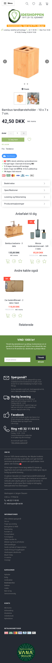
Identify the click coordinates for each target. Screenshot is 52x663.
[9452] (8, 261)
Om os (6, 521)
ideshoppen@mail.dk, (37, 389)
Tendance (10, 149)
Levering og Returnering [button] (15, 197)
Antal (4, 133)
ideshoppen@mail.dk (15, 504)
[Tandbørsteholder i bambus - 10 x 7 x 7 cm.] (26, 61)
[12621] (8, 315)
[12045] (32, 261)
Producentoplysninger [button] (14, 204)
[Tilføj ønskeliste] (29, 139)
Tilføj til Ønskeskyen (11, 156)
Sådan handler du (10, 539)
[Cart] (47, 3)
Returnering (8, 529)
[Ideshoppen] (26, 15)
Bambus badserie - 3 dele (14, 244)
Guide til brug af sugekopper (14, 550)
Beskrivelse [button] (9, 183)
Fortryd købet (9, 534)
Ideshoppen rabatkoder (12, 552)
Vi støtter (7, 557)
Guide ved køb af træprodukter (15, 547)
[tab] (26, 183)
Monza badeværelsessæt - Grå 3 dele (38, 246)
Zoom (26, 89)
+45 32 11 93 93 (13, 500)
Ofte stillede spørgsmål (19, 443)
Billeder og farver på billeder (14, 542)
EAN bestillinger (10, 545)
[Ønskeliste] (34, 3)
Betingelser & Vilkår (11, 526)
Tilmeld (41, 358)
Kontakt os (8, 532)
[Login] (40, 3)
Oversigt (7, 560)
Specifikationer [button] (11, 190)
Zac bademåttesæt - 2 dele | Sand (13, 301)
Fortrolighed (8, 537)
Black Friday (8, 555)
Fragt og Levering (10, 524)
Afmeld (41, 362)
